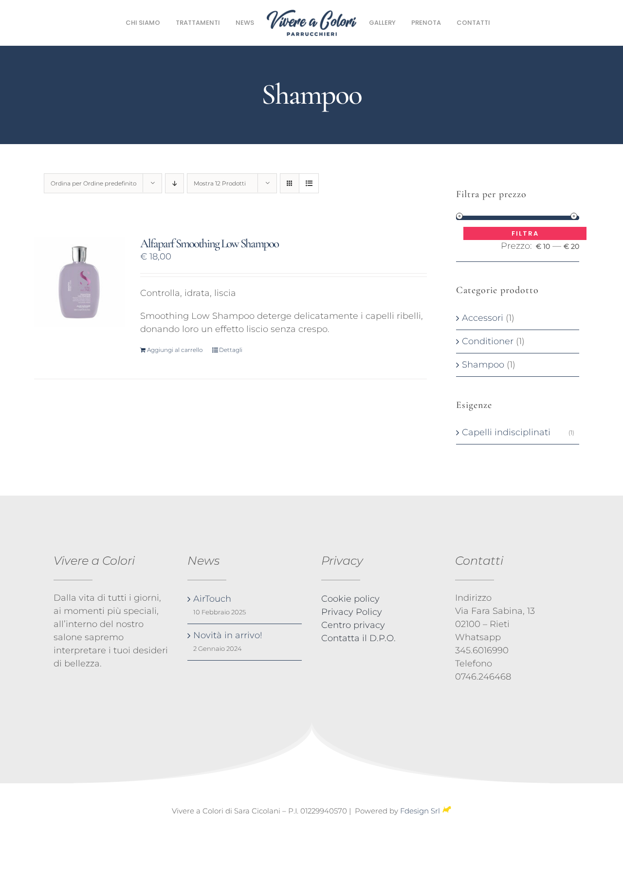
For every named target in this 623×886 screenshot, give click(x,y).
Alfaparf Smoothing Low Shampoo (209, 243)
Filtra (525, 233)
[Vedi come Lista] (308, 183)
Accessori (482, 318)
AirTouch (212, 598)
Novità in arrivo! (227, 635)
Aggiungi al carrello (174, 349)
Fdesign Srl (420, 810)
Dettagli (230, 349)
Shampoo (483, 364)
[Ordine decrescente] (174, 183)
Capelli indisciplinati (506, 432)
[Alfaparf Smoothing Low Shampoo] (79, 282)
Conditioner (487, 341)
